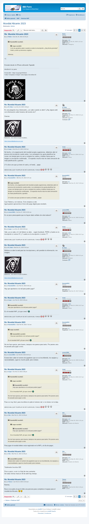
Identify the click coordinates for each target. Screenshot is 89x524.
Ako (63, 412)
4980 (69, 153)
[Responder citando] (56, 34)
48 (69, 485)
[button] (74, 30)
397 (69, 216)
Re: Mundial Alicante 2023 (16, 34)
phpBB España (52, 511)
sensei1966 (65, 209)
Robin (64, 34)
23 (69, 181)
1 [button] (76, 30)
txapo (63, 146)
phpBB (39, 509)
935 (69, 113)
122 (69, 419)
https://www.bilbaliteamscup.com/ (13, 141)
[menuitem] (18, 15)
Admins (13, 26)
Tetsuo (64, 479)
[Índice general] (13, 7)
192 (69, 40)
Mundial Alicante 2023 (14, 23)
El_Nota (64, 107)
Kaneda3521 (65, 175)
